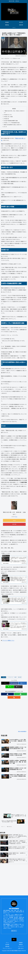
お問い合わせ (21, 948)
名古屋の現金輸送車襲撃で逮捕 (11, 120)
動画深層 (7, 946)
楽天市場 (14, 524)
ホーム (7, 942)
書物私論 (4, 677)
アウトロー (10, 677)
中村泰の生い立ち (8, 114)
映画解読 (21, 942)
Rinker (16, 516)
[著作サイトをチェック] (7, 694)
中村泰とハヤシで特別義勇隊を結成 (12, 122)
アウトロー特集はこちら (8, 640)
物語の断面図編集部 (14, 908)
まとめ (5, 126)
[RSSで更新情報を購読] (14, 697)
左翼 (15, 677)
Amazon (14, 520)
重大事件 (19, 677)
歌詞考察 (7, 944)
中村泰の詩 (6, 118)
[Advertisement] (14, 660)
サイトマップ (21, 946)
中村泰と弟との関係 (8, 116)
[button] (18, 686)
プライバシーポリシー (7, 948)
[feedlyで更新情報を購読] (20, 694)
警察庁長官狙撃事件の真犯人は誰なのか (12, 124)
